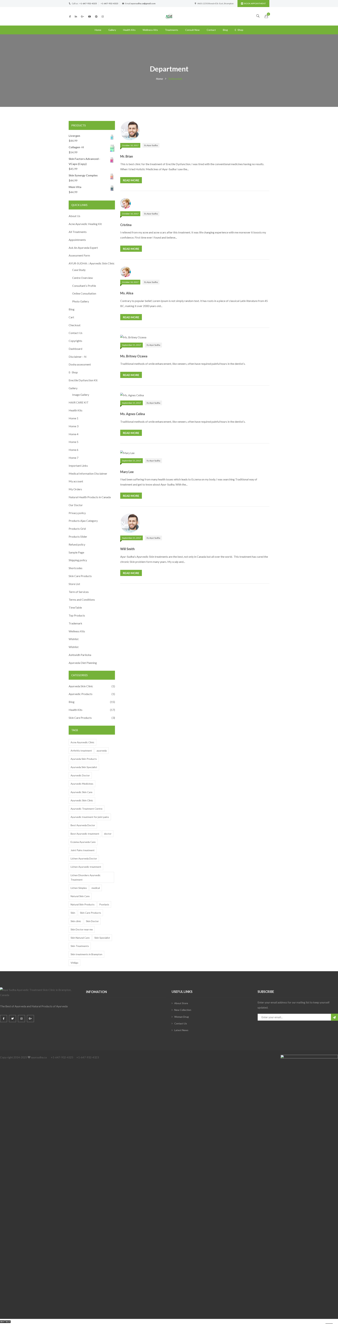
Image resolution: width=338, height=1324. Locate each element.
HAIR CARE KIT (79, 402)
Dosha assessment (80, 364)
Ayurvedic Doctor (80, 775)
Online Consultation (84, 293)
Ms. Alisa (126, 293)
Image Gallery (80, 394)
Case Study (79, 269)
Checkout (74, 325)
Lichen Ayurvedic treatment (86, 866)
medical (96, 887)
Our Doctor (76, 505)
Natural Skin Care (80, 896)
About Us (74, 216)
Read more (131, 180)
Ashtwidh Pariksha (80, 654)
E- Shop (73, 372)
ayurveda (102, 750)
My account (76, 481)
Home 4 (73, 434)
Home (98, 29)
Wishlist (74, 639)
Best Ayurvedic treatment (85, 833)
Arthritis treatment (81, 750)
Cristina (126, 225)
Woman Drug (181, 1016)
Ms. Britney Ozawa (133, 356)
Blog (225, 29)
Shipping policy (78, 560)
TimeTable (75, 607)
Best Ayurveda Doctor (83, 825)
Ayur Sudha (152, 145)
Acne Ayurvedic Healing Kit (85, 224)
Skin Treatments (80, 945)
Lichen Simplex (79, 887)
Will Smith (127, 549)
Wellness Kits (150, 29)
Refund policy (77, 544)
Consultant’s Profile (84, 285)
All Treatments (78, 231)
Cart (71, 317)
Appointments (77, 239)
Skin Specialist (102, 937)
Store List (74, 584)
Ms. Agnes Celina (132, 414)
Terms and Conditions (82, 599)
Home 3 (73, 426)
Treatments (171, 29)
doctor (107, 833)
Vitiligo (74, 962)
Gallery (112, 29)
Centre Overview (82, 277)
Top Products (77, 615)
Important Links (78, 465)
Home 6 (73, 449)
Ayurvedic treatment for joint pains (90, 816)
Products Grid (77, 528)
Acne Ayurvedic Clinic (82, 742)
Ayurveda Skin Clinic (81, 686)
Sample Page (76, 552)
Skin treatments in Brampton (86, 954)
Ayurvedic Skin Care (81, 792)
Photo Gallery (80, 301)
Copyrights (75, 340)
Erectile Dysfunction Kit (83, 380)
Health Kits (129, 29)
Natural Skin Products (83, 904)
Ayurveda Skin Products (84, 758)
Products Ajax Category (83, 520)
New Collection (182, 1009)
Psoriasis (104, 904)
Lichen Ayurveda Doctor (84, 858)
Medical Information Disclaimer (88, 473)
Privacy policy (77, 513)
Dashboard (75, 348)
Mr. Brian (126, 156)
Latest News (181, 1030)
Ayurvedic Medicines (82, 783)
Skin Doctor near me (82, 929)
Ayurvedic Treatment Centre (86, 808)
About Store (181, 1003)
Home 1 (73, 418)
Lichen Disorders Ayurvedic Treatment (86, 877)
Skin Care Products (80, 576)
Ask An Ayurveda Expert (83, 247)
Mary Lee (127, 472)
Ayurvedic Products (80, 694)
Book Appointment (255, 3)
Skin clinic (76, 921)
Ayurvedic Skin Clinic (82, 800)
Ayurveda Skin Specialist (84, 767)
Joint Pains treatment (83, 850)
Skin (73, 912)
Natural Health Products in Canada (90, 497)
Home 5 (73, 441)
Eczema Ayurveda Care (83, 841)
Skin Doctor (92, 921)
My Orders (75, 489)
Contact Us (75, 332)
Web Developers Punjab (46, 1321)
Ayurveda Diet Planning (83, 662)
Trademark (75, 623)
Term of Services (79, 591)
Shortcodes (75, 568)
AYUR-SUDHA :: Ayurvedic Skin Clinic (92, 263)
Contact (211, 29)
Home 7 (73, 457)
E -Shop (239, 29)
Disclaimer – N (77, 356)
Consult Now (192, 29)
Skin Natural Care (80, 937)
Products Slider (78, 536)
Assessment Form (79, 255)
